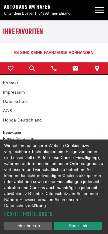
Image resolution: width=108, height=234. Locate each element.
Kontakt (10, 82)
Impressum (14, 92)
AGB (7, 110)
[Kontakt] (75, 68)
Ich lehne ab (28, 225)
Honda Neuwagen (18, 138)
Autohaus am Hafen (27, 7)
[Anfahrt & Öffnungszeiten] (97, 68)
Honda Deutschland (22, 120)
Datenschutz (15, 101)
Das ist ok (78, 225)
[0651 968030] (54, 68)
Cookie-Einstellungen (28, 214)
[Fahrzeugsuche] (32, 68)
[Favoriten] (11, 68)
